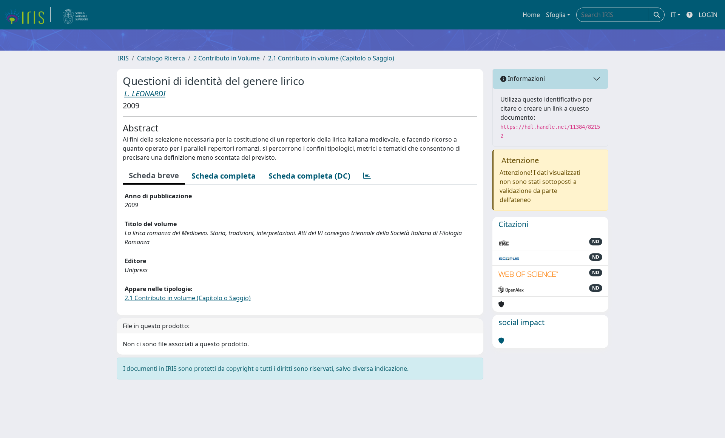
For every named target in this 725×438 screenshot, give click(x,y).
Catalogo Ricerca (161, 58)
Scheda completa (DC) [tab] (309, 176)
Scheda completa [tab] (223, 176)
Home (531, 15)
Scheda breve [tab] (154, 175)
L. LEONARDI (144, 93)
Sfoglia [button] (556, 15)
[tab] (367, 176)
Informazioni (525, 78)
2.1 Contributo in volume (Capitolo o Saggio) (331, 58)
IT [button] (673, 15)
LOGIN (708, 15)
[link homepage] (28, 14)
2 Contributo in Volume (226, 58)
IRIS (123, 58)
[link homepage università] (75, 14)
